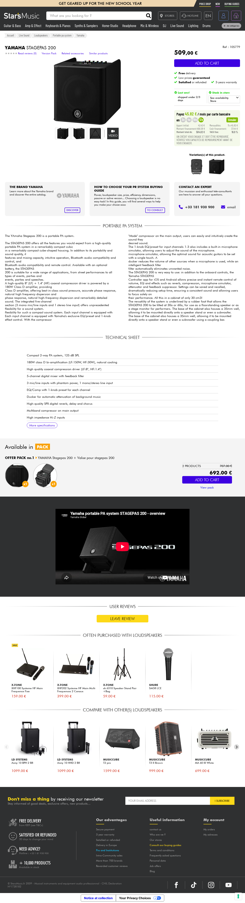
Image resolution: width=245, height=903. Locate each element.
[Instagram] (211, 885)
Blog (152, 871)
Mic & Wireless (149, 25)
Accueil (10, 35)
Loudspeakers (41, 35)
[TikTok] (193, 885)
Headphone (129, 25)
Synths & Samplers (87, 25)
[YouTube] (228, 885)
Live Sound (177, 25)
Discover (72, 210)
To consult (155, 210)
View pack (207, 487)
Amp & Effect (33, 25)
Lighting (193, 25)
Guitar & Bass (13, 25)
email (231, 207)
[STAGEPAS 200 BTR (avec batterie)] (216, 166)
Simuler (232, 120)
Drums (207, 25)
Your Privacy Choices (135, 898)
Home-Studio (110, 25)
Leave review (122, 618)
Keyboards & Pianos (58, 25)
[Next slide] (236, 747)
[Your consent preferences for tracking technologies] (238, 896)
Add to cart (207, 63)
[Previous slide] (6, 747)
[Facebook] (176, 885)
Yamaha (80, 35)
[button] (62, 133)
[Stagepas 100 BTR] (196, 166)
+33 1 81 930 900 (39, 853)
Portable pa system (62, 35)
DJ (165, 25)
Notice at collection (98, 898)
